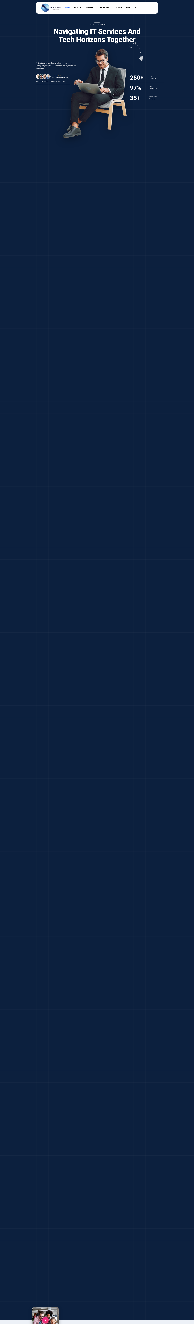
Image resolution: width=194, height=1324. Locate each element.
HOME (67, 8)
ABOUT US (78, 8)
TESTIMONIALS (105, 8)
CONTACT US (131, 8)
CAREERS (118, 8)
